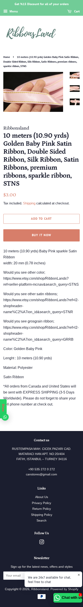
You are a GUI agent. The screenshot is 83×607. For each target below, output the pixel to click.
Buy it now (41, 235)
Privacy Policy (41, 503)
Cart (76, 11)
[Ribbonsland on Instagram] (41, 543)
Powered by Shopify (64, 589)
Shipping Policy (41, 514)
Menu (13, 11)
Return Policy (41, 508)
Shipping (29, 203)
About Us (41, 497)
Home (6, 57)
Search (41, 520)
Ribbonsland (40, 589)
